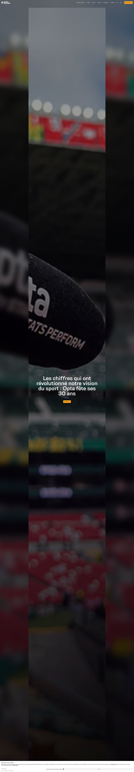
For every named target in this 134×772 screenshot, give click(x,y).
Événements (105, 2)
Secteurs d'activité (80, 2)
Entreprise (112, 2)
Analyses (99, 2)
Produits (88, 2)
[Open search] (117, 2)
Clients (93, 2)
